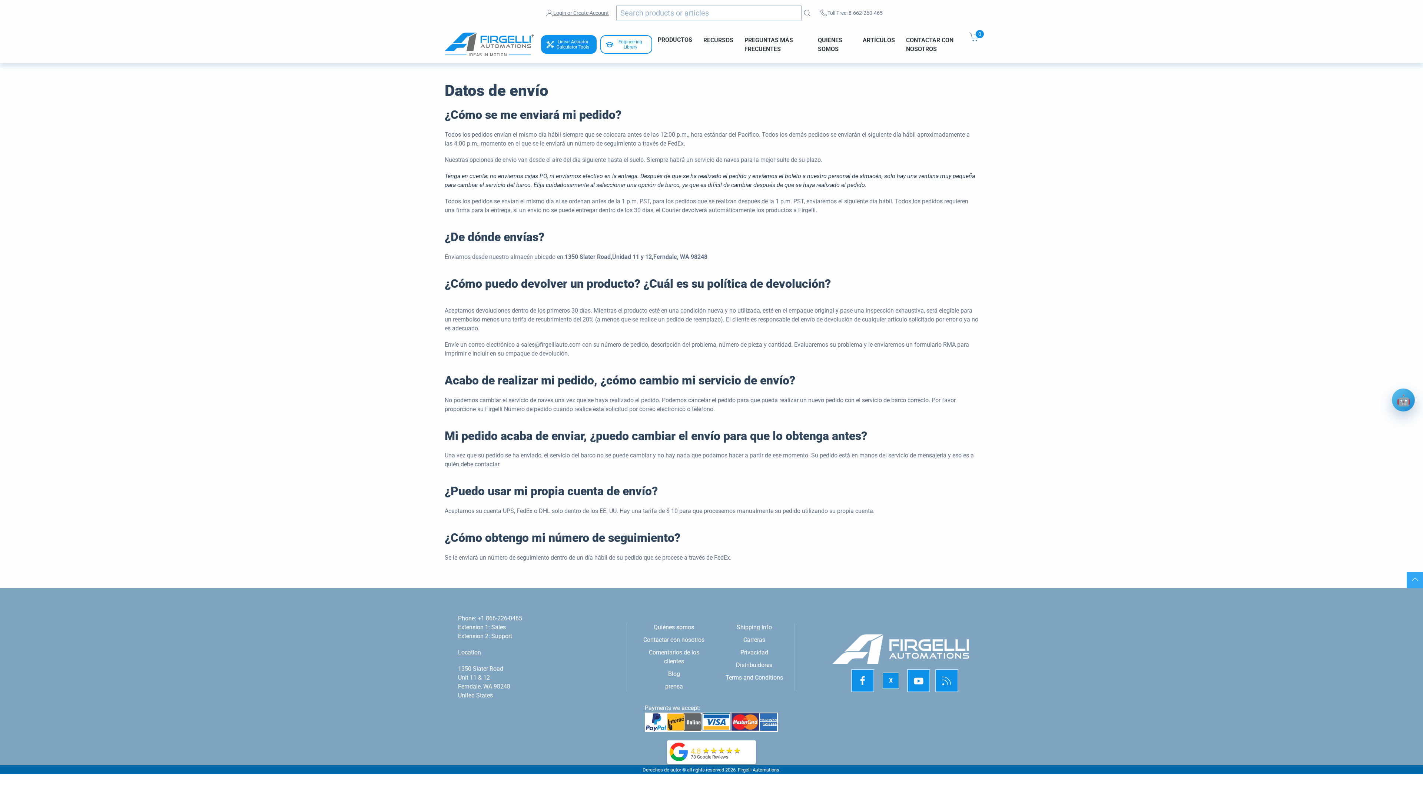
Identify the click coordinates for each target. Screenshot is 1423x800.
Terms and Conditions (754, 677)
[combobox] (709, 13)
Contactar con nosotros (929, 44)
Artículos (879, 39)
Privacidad (754, 652)
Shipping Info (754, 627)
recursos (718, 39)
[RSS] (946, 680)
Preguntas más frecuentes (768, 44)
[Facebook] (862, 680)
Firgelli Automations (758, 770)
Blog (674, 673)
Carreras (754, 639)
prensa (674, 686)
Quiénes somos (830, 44)
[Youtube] (918, 680)
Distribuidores (754, 665)
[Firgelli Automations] (679, 751)
